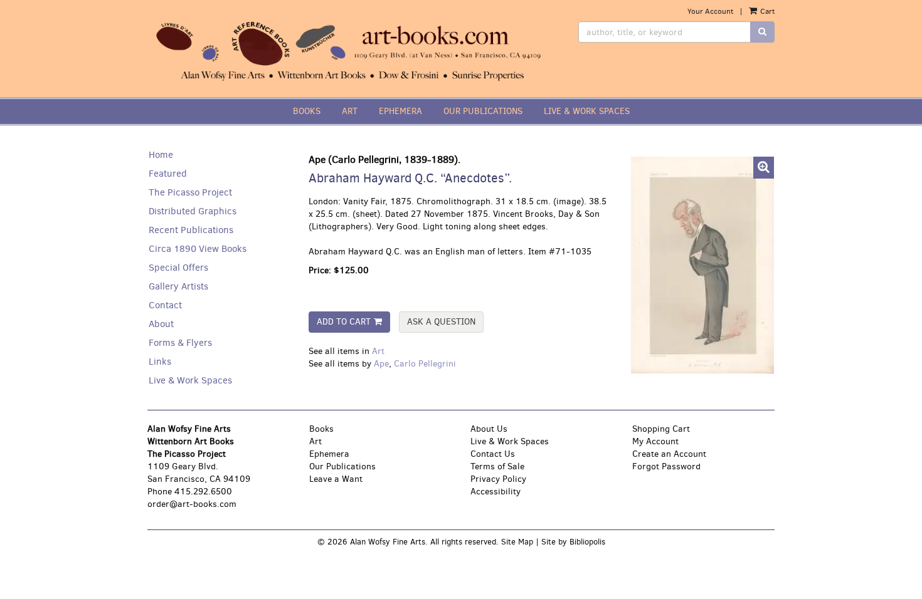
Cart (766, 11)
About (161, 324)
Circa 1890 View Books (197, 248)
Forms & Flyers (180, 342)
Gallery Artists (178, 286)
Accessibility (495, 491)
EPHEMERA (400, 111)
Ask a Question (441, 322)
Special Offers (178, 267)
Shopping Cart (661, 429)
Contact (165, 305)
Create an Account (669, 454)
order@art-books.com (191, 504)
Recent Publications (191, 230)
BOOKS (307, 111)
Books (321, 429)
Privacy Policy (498, 479)
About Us (488, 429)
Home (161, 154)
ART (350, 111)
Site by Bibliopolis (573, 541)
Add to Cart (344, 322)
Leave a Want (336, 479)
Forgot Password (666, 466)
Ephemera (329, 454)
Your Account (710, 11)
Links (160, 361)
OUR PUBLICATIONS (482, 111)
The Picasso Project (190, 192)
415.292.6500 (203, 491)
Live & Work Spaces (190, 380)
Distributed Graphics (192, 211)
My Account (655, 441)
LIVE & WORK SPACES (587, 111)
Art (378, 351)
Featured (168, 173)
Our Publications (342, 466)
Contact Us (492, 454)
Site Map (517, 541)
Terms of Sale (497, 466)
